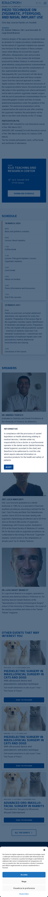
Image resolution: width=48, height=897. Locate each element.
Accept (9, 467)
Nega (24, 881)
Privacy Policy (24, 894)
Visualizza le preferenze (24, 888)
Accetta (24, 875)
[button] (44, 849)
